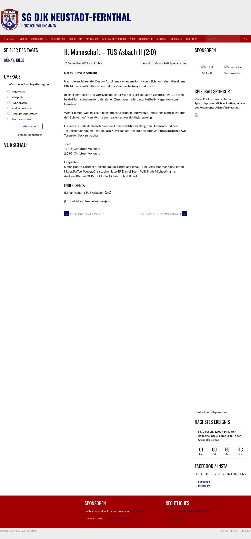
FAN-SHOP (191, 39)
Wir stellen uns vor (141, 39)
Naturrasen (18, 91)
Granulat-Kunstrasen (24, 113)
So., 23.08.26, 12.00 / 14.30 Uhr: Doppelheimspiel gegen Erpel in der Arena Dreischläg (219, 435)
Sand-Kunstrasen (22, 119)
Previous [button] (193, 73)
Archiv (147, 63)
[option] (198, 70)
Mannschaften (39, 39)
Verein (23, 39)
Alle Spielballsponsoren (211, 412)
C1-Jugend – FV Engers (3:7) (85, 213)
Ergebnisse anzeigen (30, 134)
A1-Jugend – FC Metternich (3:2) (163, 213)
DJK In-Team (75, 39)
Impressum (176, 39)
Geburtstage (58, 39)
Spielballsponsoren (114, 39)
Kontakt (161, 39)
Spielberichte (178, 63)
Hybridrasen (19, 102)
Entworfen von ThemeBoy (236, 530)
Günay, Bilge (14, 60)
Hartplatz (17, 97)
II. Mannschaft (160, 63)
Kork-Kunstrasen (22, 108)
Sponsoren (92, 39)
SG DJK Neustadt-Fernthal (76, 17)
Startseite (10, 39)
